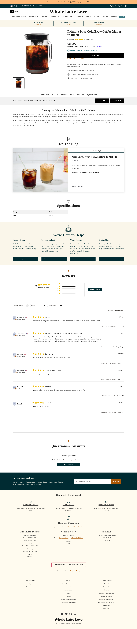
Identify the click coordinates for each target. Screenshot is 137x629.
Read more (95, 341)
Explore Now (98, 24)
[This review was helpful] (119, 326)
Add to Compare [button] (91, 50)
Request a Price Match (77, 50)
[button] (69, 284)
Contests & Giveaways (68, 602)
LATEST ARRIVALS (98, 22)
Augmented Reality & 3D (68, 599)
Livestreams (106, 605)
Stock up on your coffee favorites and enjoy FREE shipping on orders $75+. (69, 2)
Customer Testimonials (106, 599)
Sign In (31, 584)
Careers (106, 590)
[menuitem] (31, 584)
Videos (68, 596)
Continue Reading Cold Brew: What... (86, 173)
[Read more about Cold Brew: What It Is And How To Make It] (40, 170)
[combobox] (25, 11)
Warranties (68, 587)
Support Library (64, 538)
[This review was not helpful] (122, 326)
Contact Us (106, 587)
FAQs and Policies (106, 596)
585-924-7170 (71, 527)
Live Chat (81, 527)
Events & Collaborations (106, 593)
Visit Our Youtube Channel (80, 259)
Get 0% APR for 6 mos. (68, 22)
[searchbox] (19, 305)
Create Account (31, 587)
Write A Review (95, 289)
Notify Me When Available (75, 59)
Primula (71, 39)
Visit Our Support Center (22, 259)
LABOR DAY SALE (39, 22)
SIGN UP (116, 481)
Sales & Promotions (68, 584)
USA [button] (13, 6)
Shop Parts (47, 259)
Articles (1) (96, 151)
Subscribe (106, 608)
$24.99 (102, 101)
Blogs (68, 593)
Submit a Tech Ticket (77, 538)
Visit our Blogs (105, 259)
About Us (106, 584)
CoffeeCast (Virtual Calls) (106, 602)
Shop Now (38, 24)
